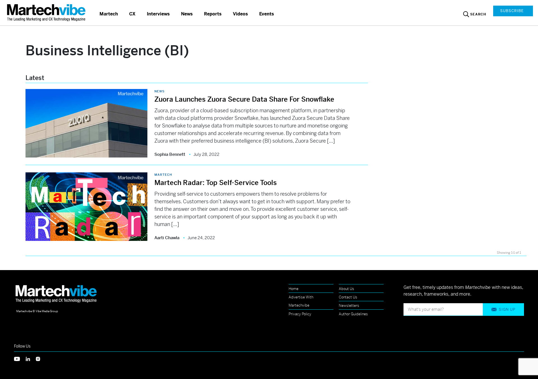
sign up (507, 309)
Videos (240, 14)
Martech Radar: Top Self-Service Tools (216, 183)
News (187, 14)
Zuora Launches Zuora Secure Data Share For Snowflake (244, 99)
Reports (213, 14)
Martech (108, 14)
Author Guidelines (353, 314)
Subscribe (512, 10)
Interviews (158, 14)
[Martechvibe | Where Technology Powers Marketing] (47, 12)
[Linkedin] (31, 358)
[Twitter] (20, 358)
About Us (346, 288)
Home (293, 288)
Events (266, 14)
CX (132, 14)
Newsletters (349, 305)
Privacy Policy (300, 314)
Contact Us (348, 297)
